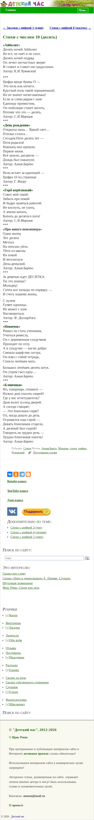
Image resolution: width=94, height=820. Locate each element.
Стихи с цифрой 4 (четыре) (28, 532)
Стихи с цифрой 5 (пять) (26, 537)
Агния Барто (49, 448)
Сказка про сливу (14, 573)
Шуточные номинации (18, 583)
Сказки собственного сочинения (27, 682)
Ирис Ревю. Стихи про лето (21, 587)
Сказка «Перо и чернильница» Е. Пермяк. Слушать (36, 578)
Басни (13, 615)
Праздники (17, 657)
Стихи (27, 448)
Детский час (17, 816)
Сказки (14, 670)
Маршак (63, 448)
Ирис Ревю (20, 737)
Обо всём (16, 640)
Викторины (13, 623)
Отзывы (11, 648)
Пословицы (13, 653)
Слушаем (12, 687)
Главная (11, 10)
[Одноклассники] (16, 474)
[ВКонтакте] (9, 474)
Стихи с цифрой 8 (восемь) (70, 28)
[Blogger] (28, 474)
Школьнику (17, 704)
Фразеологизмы (16, 699)
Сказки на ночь (16, 677)
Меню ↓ (83, 10)
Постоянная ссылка (45, 452)
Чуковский (18, 452)
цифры (82, 448)
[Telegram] (22, 474)
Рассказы (11, 665)
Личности (12, 635)
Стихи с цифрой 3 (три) (26, 527)
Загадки (15, 627)
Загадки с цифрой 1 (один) (23, 28)
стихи (73, 448)
